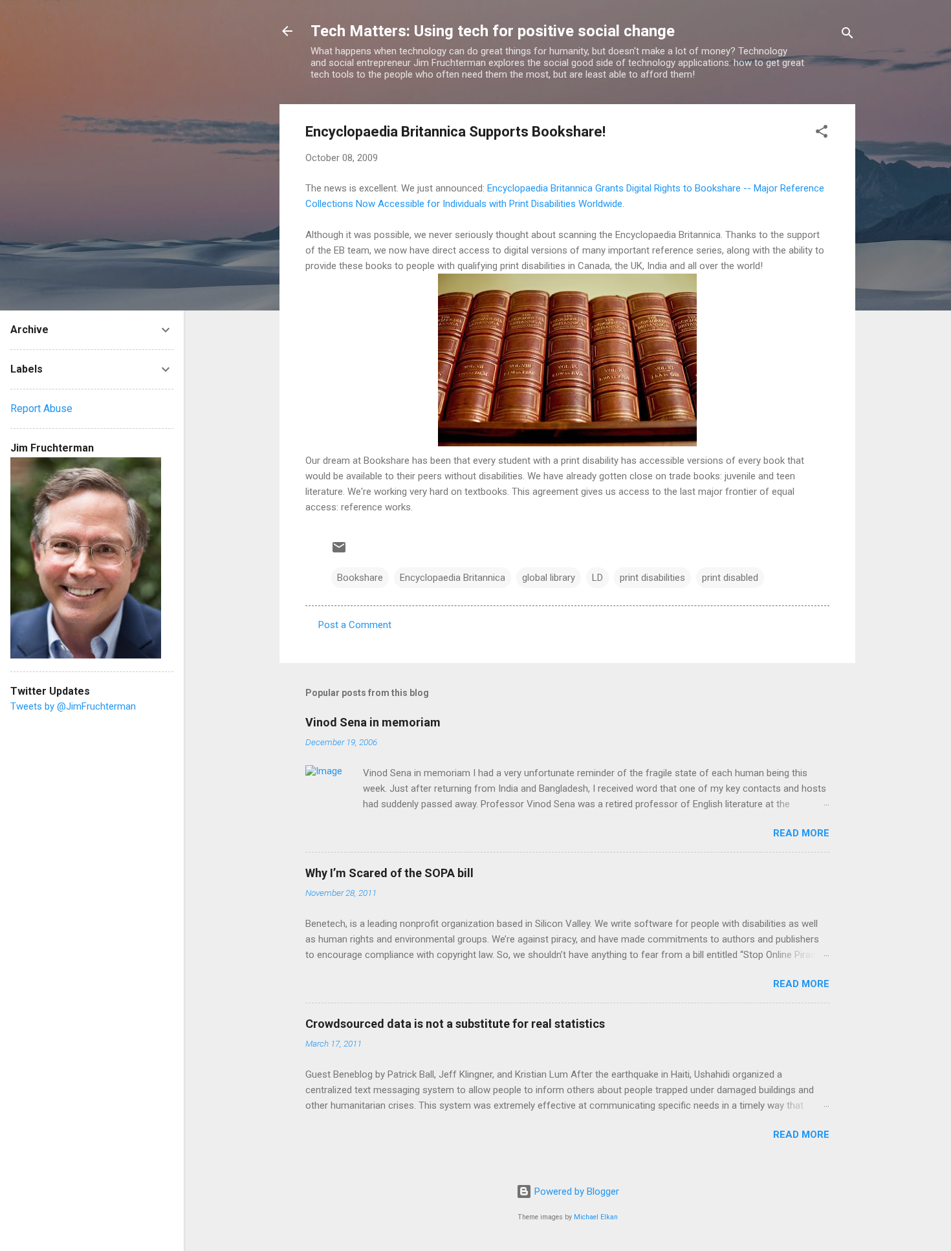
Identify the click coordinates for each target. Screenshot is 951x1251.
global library (548, 577)
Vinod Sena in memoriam (373, 722)
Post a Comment (354, 625)
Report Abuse (41, 408)
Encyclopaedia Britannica (452, 577)
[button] (821, 134)
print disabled (730, 577)
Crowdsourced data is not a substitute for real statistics (455, 1023)
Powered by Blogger (575, 1191)
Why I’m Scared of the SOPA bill (389, 873)
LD (597, 577)
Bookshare (360, 577)
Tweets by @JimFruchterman (73, 706)
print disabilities (652, 577)
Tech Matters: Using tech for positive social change (493, 31)
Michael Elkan (596, 1217)
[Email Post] (339, 552)
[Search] (847, 35)
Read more (801, 833)
